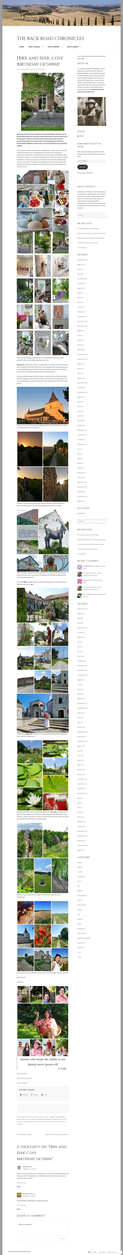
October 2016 (81, 491)
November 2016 (82, 487)
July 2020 (80, 335)
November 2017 (82, 435)
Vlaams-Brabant (22, 1083)
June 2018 (80, 406)
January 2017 (81, 477)
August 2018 (81, 397)
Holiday (79, 909)
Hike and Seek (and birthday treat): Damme (90, 238)
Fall (78, 886)
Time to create (72, 47)
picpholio (26, 1166)
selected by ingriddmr (84, 938)
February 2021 (81, 312)
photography (25, 1121)
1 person (24, 1182)
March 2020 (81, 349)
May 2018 (80, 411)
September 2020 (82, 326)
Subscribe (83, 167)
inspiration (40, 1119)
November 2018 (82, 383)
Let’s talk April (81, 247)
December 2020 (82, 316)
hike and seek (30, 1117)
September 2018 (82, 392)
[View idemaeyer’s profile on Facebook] (78, 136)
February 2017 (81, 472)
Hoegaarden (33, 1119)
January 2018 (81, 425)
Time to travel (34, 47)
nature (79, 924)
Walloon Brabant (22, 1073)
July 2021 (80, 293)
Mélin (50, 1119)
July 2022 (80, 269)
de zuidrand (80, 876)
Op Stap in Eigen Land (57, 1119)
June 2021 (80, 297)
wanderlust (62, 1121)
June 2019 (80, 368)
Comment (62, 1238)
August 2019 (81, 364)
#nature (79, 862)
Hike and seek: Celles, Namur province (57, 1134)
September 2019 (82, 359)
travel (46, 1117)
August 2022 (81, 264)
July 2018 (80, 402)
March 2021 (80, 307)
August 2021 (80, 288)
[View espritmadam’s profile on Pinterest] (83, 136)
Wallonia (47, 1121)
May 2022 (80, 274)
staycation (42, 1117)
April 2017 (80, 463)
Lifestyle (36, 1117)
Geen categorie (82, 895)
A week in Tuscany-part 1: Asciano (87, 243)
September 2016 (82, 496)
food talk (80, 891)
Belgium (24, 1117)
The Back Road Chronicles (50, 39)
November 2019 (82, 354)
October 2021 (81, 283)
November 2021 (82, 279)
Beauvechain (57, 1117)
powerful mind (81, 933)
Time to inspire (53, 47)
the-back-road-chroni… (90, 573)
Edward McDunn (88, 594)
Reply (19, 1187)
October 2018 (81, 387)
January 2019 (81, 378)
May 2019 (80, 373)
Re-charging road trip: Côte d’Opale (88, 228)
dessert (79, 881)
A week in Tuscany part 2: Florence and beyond (91, 233)
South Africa (81, 943)
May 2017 (80, 458)
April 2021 (80, 302)
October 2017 (81, 439)
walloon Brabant (54, 1121)
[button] (32, 180)
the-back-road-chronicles (38, 69)
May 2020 (80, 340)
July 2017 (80, 449)
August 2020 (81, 331)
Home (21, 47)
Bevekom (19, 1119)
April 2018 (80, 416)
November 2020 (82, 321)
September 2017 (82, 444)
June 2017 (80, 454)
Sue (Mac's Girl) (27, 1194)
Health (79, 900)
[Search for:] (91, 215)
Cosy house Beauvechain (24, 1078)
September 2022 (82, 260)
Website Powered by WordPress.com (19, 1251)
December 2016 (82, 482)
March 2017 (80, 468)
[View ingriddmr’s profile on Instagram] (80, 136)
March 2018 (80, 420)
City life (79, 872)
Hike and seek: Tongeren (24, 1134)
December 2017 (82, 430)
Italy (78, 914)
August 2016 (81, 501)
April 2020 (80, 345)
